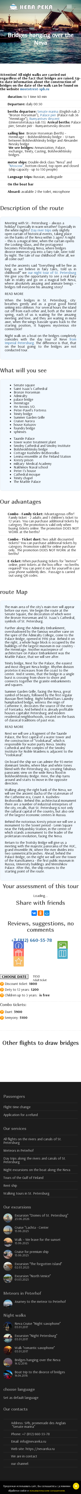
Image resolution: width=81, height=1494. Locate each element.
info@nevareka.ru (33, 1441)
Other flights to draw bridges (40, 1042)
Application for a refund (20, 1114)
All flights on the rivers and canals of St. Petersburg (32, 1141)
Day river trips (41, 230)
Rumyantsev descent (44, 118)
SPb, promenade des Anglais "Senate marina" (39, 1425)
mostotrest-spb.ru (34, 89)
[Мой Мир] (47, 913)
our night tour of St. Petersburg (52, 272)
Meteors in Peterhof (18, 1150)
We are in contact (24, 1456)
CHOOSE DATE (14, 976)
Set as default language (20, 1397)
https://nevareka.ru (40, 1448)
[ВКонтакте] (34, 913)
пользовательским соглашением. (47, 1490)
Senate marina (47, 111)
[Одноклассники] (40, 913)
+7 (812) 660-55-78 (31, 940)
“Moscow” (16, 165)
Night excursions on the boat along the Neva (36, 1169)
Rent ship (10, 1185)
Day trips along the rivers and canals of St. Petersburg (34, 1160)
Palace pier (48, 115)
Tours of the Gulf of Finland (23, 1177)
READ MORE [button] (14, 293)
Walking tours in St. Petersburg (26, 1193)
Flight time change (17, 1107)
